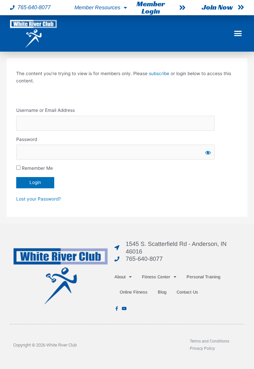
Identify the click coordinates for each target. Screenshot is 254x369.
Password (26, 139)
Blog (162, 292)
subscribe (159, 73)
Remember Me (37, 168)
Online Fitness (134, 292)
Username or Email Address (45, 110)
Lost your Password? (38, 199)
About (120, 276)
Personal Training (203, 276)
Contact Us (187, 292)
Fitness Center (156, 276)
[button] (238, 33)
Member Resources (97, 7)
